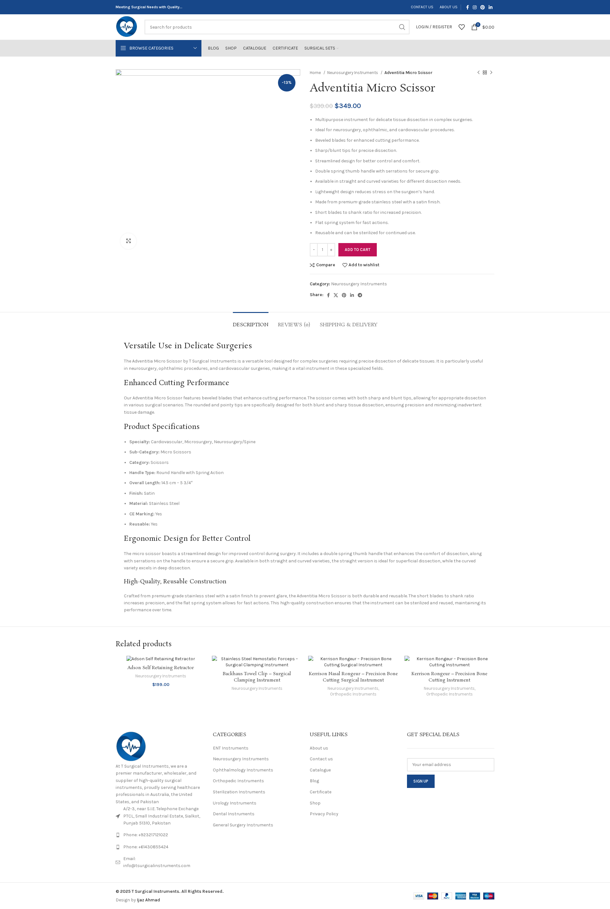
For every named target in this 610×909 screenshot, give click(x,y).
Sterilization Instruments (239, 792)
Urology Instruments (234, 803)
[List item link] (159, 834)
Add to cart (357, 249)
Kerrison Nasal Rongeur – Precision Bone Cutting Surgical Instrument (353, 677)
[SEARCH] (402, 27)
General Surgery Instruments (243, 825)
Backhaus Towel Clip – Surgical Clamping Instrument (257, 677)
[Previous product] (478, 73)
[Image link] (131, 747)
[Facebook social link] (467, 7)
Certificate (320, 792)
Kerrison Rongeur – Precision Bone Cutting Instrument (449, 677)
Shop (315, 803)
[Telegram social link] (360, 295)
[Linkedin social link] (490, 7)
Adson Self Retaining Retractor (160, 668)
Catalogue (320, 770)
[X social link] (336, 295)
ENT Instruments (230, 748)
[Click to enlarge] (128, 241)
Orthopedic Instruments (353, 694)
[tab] (250, 321)
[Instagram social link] (474, 7)
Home (316, 72)
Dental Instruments (233, 814)
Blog (314, 781)
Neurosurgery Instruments (353, 72)
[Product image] (257, 662)
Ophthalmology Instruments (243, 770)
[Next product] (491, 73)
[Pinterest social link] (482, 7)
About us (319, 748)
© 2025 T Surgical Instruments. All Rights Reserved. (170, 891)
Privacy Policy (324, 814)
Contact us (321, 759)
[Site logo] (127, 26)
